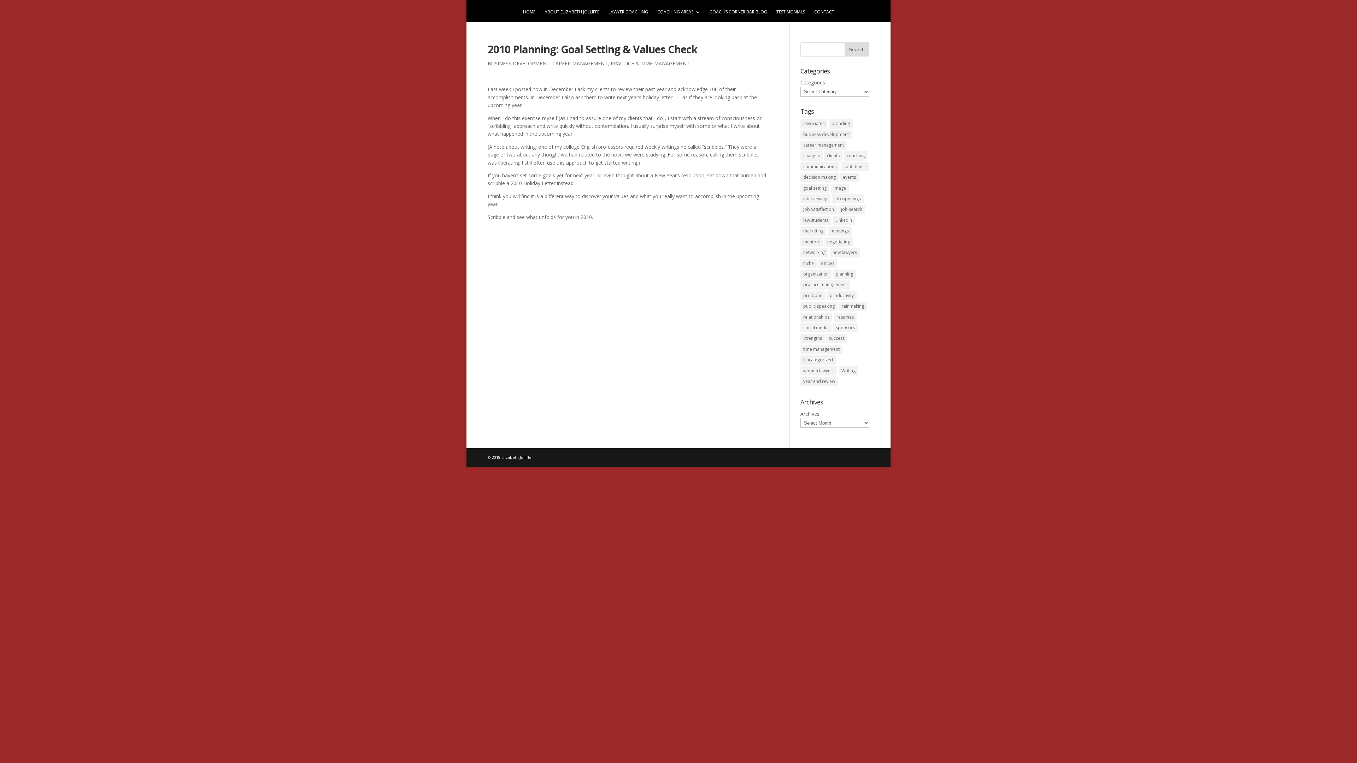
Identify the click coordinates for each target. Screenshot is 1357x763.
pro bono (813, 295)
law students (815, 220)
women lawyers (818, 371)
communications (819, 167)
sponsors (845, 328)
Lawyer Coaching (628, 12)
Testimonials (790, 12)
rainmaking (853, 306)
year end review (819, 381)
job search (851, 209)
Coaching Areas (675, 12)
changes (811, 156)
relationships (816, 317)
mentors (811, 242)
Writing (848, 371)
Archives (810, 413)
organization (816, 274)
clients (833, 156)
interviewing (815, 199)
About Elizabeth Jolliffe (572, 12)
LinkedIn (843, 220)
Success (837, 338)
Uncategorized (818, 360)
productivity (842, 295)
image (840, 188)
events (849, 177)
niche (808, 263)
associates (813, 123)
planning (844, 274)
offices (827, 263)
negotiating (838, 242)
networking (814, 252)
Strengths (812, 338)
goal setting (815, 188)
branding (841, 123)
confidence (855, 167)
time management (821, 349)
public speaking (819, 306)
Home (529, 12)
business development (519, 63)
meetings (839, 231)
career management (580, 63)
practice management (825, 285)
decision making (819, 177)
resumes (845, 317)
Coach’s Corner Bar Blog (738, 12)
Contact (824, 12)
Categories (812, 82)
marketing (813, 231)
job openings (847, 199)
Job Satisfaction (818, 209)
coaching (856, 156)
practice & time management (650, 63)
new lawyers (845, 252)
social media (816, 328)
